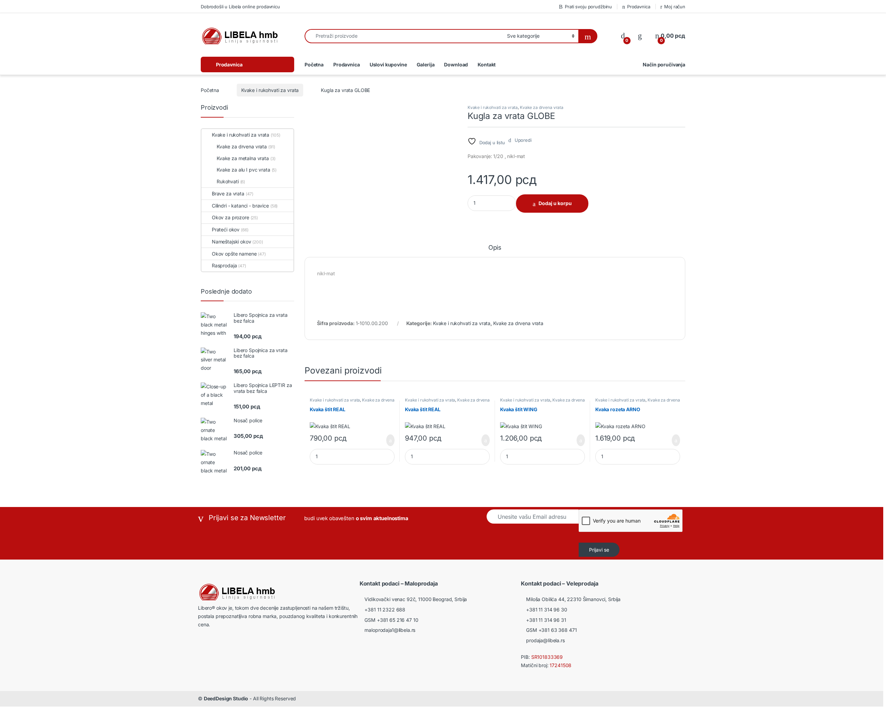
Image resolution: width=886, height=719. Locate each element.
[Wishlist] (640, 36)
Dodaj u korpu (555, 203)
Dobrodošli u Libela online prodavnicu (240, 6)
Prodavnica (638, 6)
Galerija (426, 64)
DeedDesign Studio (226, 698)
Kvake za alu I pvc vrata (243, 170)
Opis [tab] (494, 248)
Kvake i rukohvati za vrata (270, 90)
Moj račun (674, 6)
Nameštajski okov (231, 242)
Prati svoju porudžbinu (588, 6)
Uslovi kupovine (388, 64)
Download (456, 64)
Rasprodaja (224, 265)
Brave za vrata (228, 193)
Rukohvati (228, 181)
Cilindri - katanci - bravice (240, 206)
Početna (314, 64)
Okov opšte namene (234, 254)
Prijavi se (599, 550)
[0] (623, 36)
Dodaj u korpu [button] (388, 440)
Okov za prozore (230, 217)
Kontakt (487, 64)
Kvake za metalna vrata (243, 158)
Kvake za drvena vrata (541, 107)
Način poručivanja (664, 64)
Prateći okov (225, 229)
